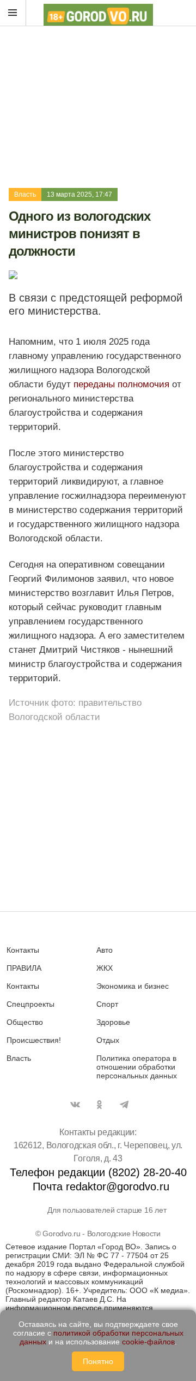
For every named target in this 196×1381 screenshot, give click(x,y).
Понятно (98, 1361)
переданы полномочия (121, 384)
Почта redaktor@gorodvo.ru (101, 1187)
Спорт (107, 1004)
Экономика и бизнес (132, 986)
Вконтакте (75, 1104)
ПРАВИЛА (24, 968)
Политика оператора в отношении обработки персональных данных (136, 1067)
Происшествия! (34, 1040)
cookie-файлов (148, 1341)
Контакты (23, 950)
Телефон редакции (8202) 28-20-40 (98, 1172)
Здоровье (113, 1022)
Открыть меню (13, 13)
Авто (104, 950)
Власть (25, 194)
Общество (25, 1022)
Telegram (124, 1104)
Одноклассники (99, 1104)
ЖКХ (104, 968)
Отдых (107, 1040)
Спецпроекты (30, 1004)
